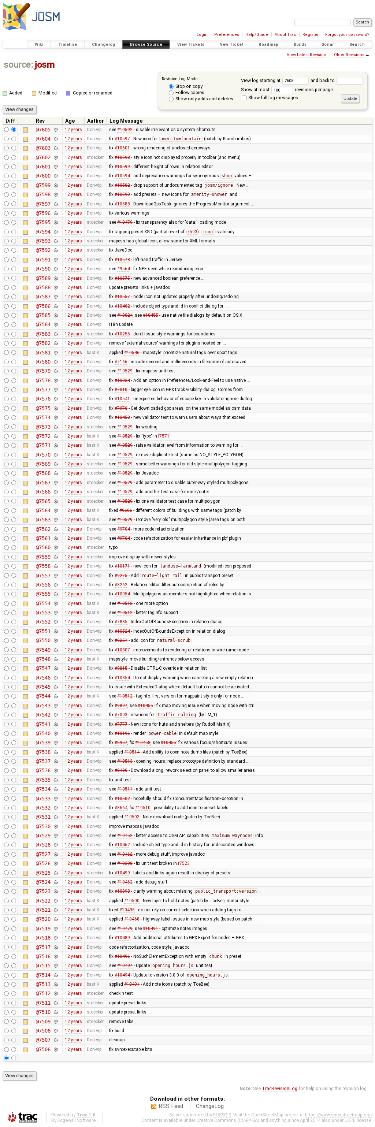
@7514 (43, 975)
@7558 (43, 566)
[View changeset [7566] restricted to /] (55, 492)
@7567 (43, 483)
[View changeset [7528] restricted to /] (55, 845)
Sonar (328, 44)
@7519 (43, 928)
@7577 (43, 390)
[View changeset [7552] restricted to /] (55, 622)
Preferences (226, 34)
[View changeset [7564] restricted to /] (55, 510)
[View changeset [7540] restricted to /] (55, 733)
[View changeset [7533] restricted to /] (55, 798)
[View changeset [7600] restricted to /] (55, 176)
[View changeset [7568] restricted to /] (55, 473)
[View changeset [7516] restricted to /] (55, 956)
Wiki (39, 44)
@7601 (43, 167)
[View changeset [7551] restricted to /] (55, 631)
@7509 (43, 1021)
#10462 (122, 306)
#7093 (121, 714)
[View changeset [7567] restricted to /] (55, 483)
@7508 (43, 1031)
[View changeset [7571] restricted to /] (55, 445)
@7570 (43, 455)
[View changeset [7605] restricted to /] (55, 130)
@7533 (43, 798)
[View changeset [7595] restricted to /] (55, 222)
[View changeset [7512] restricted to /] (55, 993)
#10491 (150, 928)
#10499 (122, 872)
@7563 (43, 519)
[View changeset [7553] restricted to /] (55, 612)
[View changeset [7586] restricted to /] (55, 306)
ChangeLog (210, 1106)
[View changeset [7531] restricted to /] (55, 817)
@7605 (43, 130)
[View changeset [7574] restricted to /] (55, 417)
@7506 (43, 1049)
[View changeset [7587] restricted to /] (55, 297)
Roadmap (269, 44)
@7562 (43, 529)
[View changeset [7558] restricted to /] (55, 566)
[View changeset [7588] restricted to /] (55, 287)
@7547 (43, 668)
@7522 (43, 901)
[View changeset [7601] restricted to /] (55, 167)
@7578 (43, 380)
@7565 (43, 501)
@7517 (43, 947)
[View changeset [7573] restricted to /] (55, 427)
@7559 (43, 557)
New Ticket (231, 44)
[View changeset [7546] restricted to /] (55, 678)
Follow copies (189, 92)
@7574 (43, 417)
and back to (323, 80)
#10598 (122, 157)
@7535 (43, 780)
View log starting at (261, 80)
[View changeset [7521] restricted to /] (55, 910)
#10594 (122, 175)
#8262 (121, 584)
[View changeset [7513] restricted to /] (55, 984)
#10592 (125, 129)
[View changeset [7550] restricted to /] (55, 640)
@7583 (43, 334)
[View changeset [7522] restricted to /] (55, 901)
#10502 (122, 798)
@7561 (43, 538)
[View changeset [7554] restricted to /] (55, 603)
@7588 (43, 287)
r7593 (191, 231)
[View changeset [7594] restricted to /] (55, 232)
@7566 (43, 492)
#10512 (125, 603)
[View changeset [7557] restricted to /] (55, 576)
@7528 (43, 845)
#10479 (125, 222)
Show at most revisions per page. (287, 89)
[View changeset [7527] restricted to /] (55, 854)
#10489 (122, 937)
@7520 (43, 919)
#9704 (123, 529)
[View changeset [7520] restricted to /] (55, 919)
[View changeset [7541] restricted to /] (55, 724)
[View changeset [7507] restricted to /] (55, 1040)
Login (202, 34)
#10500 (132, 900)
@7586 (43, 306)
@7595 (43, 222)
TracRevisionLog (279, 1088)
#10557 (122, 296)
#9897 (121, 705)
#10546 (132, 352)
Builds (300, 44)
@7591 (43, 260)
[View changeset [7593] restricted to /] (55, 241)
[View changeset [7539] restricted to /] (55, 742)
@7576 (43, 399)
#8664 (121, 807)
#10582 (122, 185)
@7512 (43, 993)
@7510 (43, 1012)
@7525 (43, 873)
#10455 (150, 315)
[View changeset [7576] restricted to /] (55, 399)
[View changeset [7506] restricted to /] (55, 1049)
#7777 (121, 724)
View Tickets (191, 44)
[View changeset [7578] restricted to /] (55, 380)
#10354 (122, 677)
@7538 (43, 752)
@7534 (43, 789)
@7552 (43, 622)
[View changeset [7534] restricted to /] (55, 789)
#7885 (121, 621)
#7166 (121, 361)
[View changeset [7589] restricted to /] (55, 278)
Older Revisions (349, 54)
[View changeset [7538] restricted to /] (55, 752)
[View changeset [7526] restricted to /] (55, 863)
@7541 (43, 724)
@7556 (43, 585)
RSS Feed (171, 1106)
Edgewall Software (76, 1120)
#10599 (122, 166)
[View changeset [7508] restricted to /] (55, 1031)
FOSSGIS (222, 1114)
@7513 (43, 984)
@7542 (43, 715)
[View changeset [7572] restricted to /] (55, 436)
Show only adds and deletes (203, 98)
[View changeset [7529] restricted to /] (55, 835)
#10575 (122, 278)
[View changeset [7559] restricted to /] (55, 557)
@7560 (43, 547)
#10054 (122, 593)
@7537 (43, 761)
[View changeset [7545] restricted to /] (55, 687)
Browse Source (146, 44)
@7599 (43, 185)
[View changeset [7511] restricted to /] (55, 1003)
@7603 (43, 148)
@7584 (43, 324)
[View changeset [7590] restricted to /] (55, 269)
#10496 (122, 956)
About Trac (285, 34)
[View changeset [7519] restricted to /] (55, 928)
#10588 (122, 204)
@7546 (43, 678)
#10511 (125, 789)
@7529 (43, 835)
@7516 (43, 956)
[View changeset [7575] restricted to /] (55, 408)
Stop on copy (188, 86)
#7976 (121, 408)
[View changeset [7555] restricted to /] (55, 594)
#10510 (143, 807)
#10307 (122, 649)
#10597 (122, 138)
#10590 (122, 194)
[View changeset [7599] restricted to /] (55, 185)
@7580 (43, 362)
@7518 (43, 938)
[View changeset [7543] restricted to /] (55, 705)
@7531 (43, 817)
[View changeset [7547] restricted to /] (55, 668)
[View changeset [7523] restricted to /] (55, 891)
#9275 (121, 575)
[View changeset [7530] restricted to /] (55, 826)
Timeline (67, 44)
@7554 (43, 603)
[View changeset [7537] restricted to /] (55, 761)
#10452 (122, 417)
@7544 (43, 696)
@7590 (43, 269)
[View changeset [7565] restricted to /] (55, 501)
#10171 (122, 566)
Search (357, 44)
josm (45, 64)
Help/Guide (256, 34)
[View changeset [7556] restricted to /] (55, 585)
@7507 (43, 1040)
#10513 (125, 761)
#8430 (121, 770)
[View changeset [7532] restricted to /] (55, 808)
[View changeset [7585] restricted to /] (55, 315)
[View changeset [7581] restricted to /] (55, 353)
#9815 (121, 668)
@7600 (43, 176)
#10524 (122, 631)
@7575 (43, 408)
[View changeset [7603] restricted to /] (55, 148)
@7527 (43, 854)
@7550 (43, 640)
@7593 (43, 241)
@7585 (43, 315)
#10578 (122, 259)
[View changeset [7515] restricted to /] (55, 965)
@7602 (43, 157)
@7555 (43, 594)
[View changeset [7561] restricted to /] (55, 538)
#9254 (121, 640)
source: (18, 64)
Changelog (103, 44)
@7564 (43, 510)
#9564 (123, 268)
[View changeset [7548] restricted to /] (55, 659)
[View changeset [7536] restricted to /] (55, 770)
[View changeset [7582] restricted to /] (55, 343)
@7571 (43, 445)
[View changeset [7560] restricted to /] (55, 547)
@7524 (43, 882)
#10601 (122, 147)
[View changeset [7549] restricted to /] (55, 650)
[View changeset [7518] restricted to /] (55, 938)
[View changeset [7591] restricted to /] (55, 260)
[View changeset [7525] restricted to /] (55, 873)
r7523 (184, 863)
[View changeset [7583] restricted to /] (55, 334)
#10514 (132, 752)
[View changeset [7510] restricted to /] (55, 1012)
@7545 (43, 687)
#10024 (125, 315)
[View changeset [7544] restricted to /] (55, 696)
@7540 (43, 733)
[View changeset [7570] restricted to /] (55, 455)
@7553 (43, 612)
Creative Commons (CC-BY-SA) (227, 1120)
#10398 (125, 863)
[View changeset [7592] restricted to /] (55, 250)
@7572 (43, 436)
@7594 (43, 232)
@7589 (43, 278)
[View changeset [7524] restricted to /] (55, 882)
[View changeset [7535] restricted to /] (55, 780)
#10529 (125, 370)
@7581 (43, 353)
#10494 (125, 965)
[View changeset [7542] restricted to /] (55, 715)
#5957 (121, 742)
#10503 (132, 816)
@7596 (43, 213)
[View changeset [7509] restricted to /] (55, 1021)
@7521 (43, 910)
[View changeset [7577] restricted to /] (55, 390)
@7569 (43, 464)
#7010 (121, 389)
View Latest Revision (306, 54)
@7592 (43, 250)
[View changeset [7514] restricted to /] (55, 975)
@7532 (43, 808)
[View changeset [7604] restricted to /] (55, 139)
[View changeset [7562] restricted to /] (55, 529)
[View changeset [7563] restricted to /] (55, 519)
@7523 (43, 891)
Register (310, 34)
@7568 (43, 473)
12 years (73, 129)
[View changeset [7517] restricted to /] (55, 947)
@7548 (43, 659)
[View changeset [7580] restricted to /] (55, 362)
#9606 (125, 510)
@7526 (43, 863)
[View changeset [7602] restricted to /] (55, 157)
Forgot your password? (347, 34)
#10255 (122, 333)
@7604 (43, 139)
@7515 (43, 965)
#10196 (122, 733)
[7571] (164, 436)
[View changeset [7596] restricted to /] (55, 213)
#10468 (132, 919)
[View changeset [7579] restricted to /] (55, 371)
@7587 (43, 297)
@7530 (43, 826)
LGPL (350, 1120)
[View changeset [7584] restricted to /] (55, 324)
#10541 (122, 398)
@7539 (43, 742)
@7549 (43, 650)
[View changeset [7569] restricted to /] (55, 464)
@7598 (43, 194)
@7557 (43, 576)
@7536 (43, 770)
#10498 (127, 909)
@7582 (43, 343)
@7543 (43, 705)
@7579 (43, 371)
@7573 (43, 427)
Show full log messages (272, 97)
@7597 (43, 204)
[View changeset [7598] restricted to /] (55, 194)
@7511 (43, 1003)
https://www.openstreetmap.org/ (338, 1114)
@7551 (43, 631)
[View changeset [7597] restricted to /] (55, 204)
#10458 (143, 742)
